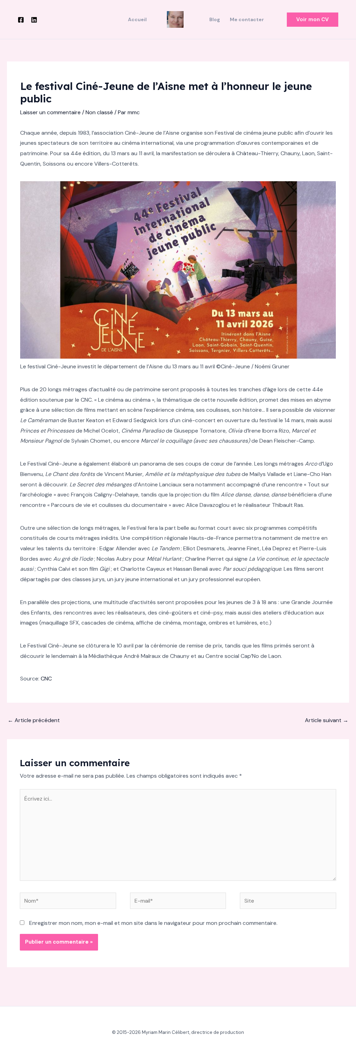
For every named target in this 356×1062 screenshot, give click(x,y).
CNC (46, 678)
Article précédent (34, 720)
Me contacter (247, 19)
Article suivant (326, 720)
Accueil (137, 19)
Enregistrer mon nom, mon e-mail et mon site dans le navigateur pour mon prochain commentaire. (153, 923)
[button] (312, 19)
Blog (214, 19)
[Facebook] (21, 20)
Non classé (99, 112)
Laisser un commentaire (50, 112)
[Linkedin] (34, 20)
